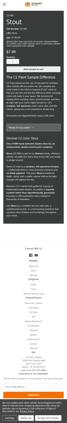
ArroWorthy (33, 325)
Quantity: (10, 57)
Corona (33, 344)
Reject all (26, 418)
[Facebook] (30, 255)
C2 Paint (33, 312)
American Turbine (33, 303)
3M (33, 316)
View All (33, 348)
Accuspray (33, 307)
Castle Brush (33, 339)
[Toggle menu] (4, 4)
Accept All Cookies (48, 418)
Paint (33, 284)
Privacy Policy (27, 411)
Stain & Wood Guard (33, 293)
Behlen (33, 335)
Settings (9, 418)
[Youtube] (36, 255)
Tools (33, 289)
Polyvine (33, 330)
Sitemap (33, 275)
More (33, 270)
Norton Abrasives (33, 321)
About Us (33, 266)
